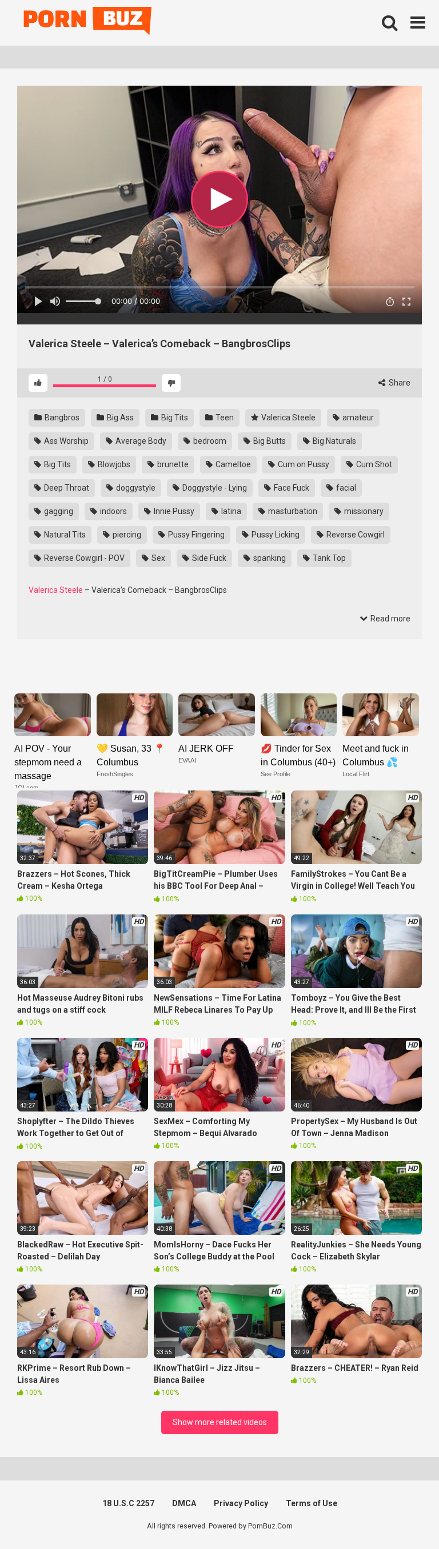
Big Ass (119, 417)
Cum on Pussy (302, 464)
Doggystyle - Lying (214, 487)
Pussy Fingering (195, 534)
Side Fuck (208, 558)
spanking (269, 558)
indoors (112, 511)
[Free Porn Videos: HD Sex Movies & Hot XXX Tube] (88, 23)
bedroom (208, 441)
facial (345, 487)
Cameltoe (232, 464)
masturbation (291, 511)
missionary (363, 511)
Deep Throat (65, 487)
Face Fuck (290, 487)
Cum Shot (373, 464)
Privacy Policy (241, 1503)
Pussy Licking (275, 534)
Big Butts (269, 441)
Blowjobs (113, 464)
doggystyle (134, 487)
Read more (389, 618)
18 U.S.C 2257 (128, 1503)
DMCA (184, 1503)
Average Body (140, 441)
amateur (357, 417)
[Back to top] (400, 1514)
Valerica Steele (288, 417)
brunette (172, 464)
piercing (126, 534)
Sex (157, 558)
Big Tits (173, 417)
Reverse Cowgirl (355, 534)
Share (398, 382)
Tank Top (328, 558)
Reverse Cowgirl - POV (83, 558)
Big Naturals (333, 441)
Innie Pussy (173, 511)
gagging (57, 511)
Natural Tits (64, 534)
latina (230, 511)
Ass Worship (65, 441)
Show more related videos (220, 1422)
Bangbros (61, 417)
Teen (224, 417)
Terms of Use (311, 1503)
